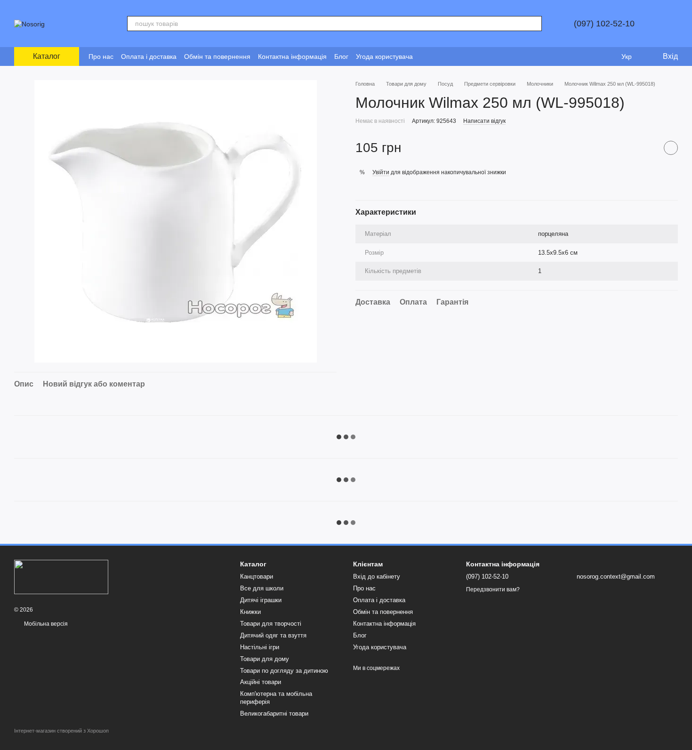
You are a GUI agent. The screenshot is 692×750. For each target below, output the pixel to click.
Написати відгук (484, 121)
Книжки (250, 611)
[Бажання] (607, 56)
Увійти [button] (380, 172)
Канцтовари (256, 576)
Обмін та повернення (217, 56)
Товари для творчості (270, 623)
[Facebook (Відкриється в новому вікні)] (437, 56)
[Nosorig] (61, 576)
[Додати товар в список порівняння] (647, 148)
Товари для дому (264, 658)
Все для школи (261, 588)
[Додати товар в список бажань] (671, 148)
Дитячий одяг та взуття (273, 635)
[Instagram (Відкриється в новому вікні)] (426, 56)
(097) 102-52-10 (604, 23)
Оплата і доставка (149, 56)
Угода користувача (384, 56)
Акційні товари (260, 681)
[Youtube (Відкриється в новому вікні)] (448, 56)
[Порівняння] (588, 56)
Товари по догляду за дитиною (284, 670)
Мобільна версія (45, 624)
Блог (341, 56)
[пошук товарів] (534, 23)
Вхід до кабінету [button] (376, 576)
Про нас (101, 56)
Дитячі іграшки (261, 600)
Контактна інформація (292, 56)
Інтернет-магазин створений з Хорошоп (61, 731)
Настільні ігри (259, 647)
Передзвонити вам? (493, 589)
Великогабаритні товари (274, 713)
